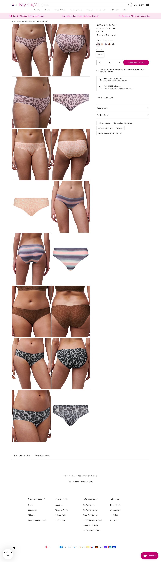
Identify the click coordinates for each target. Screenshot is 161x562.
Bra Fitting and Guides (91, 530)
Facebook (116, 505)
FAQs (30, 505)
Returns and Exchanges (37, 520)
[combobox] (87, 5)
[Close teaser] (14, 548)
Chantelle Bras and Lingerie (122, 123)
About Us (59, 505)
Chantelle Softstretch (105, 128)
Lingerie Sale (119, 128)
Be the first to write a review (80, 481)
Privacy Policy (60, 515)
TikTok (115, 515)
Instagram (117, 510)
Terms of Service (61, 510)
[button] (106, 35)
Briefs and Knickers (104, 123)
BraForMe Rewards (90, 525)
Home (14, 22)
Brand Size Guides (90, 515)
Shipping (31, 515)
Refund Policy (60, 520)
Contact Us (32, 510)
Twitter (115, 520)
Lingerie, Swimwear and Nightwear (109, 133)
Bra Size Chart (88, 505)
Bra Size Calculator (90, 510)
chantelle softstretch (24, 22)
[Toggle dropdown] (141, 4)
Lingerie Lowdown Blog (92, 520)
